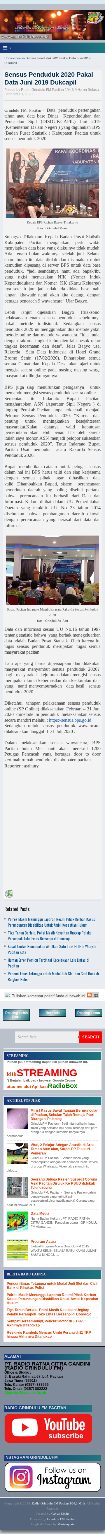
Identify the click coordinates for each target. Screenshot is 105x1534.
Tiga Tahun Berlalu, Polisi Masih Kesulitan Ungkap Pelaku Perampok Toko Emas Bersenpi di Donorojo (50, 935)
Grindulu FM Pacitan (61, 1519)
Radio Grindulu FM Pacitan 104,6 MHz (58, 1503)
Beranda (53, 1013)
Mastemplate (65, 1524)
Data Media (40, 1214)
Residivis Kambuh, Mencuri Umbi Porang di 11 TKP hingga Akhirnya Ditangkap (49, 1334)
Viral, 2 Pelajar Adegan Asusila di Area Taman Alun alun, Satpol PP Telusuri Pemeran (62, 1149)
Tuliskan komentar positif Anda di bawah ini (48, 996)
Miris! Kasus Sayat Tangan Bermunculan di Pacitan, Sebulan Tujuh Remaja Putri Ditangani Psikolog (64, 1114)
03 (95, 996)
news (19, 58)
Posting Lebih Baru (16, 1015)
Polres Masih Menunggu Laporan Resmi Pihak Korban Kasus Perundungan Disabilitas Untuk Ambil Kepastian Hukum (51, 922)
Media (65, 1513)
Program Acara (43, 1242)
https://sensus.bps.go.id (70, 720)
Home (8, 58)
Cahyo (55, 1513)
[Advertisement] (52, 831)
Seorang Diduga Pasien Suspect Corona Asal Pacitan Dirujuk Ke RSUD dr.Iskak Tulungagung (64, 1183)
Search (90, 1037)
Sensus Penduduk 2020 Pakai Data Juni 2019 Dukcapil (48, 78)
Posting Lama (88, 1013)
